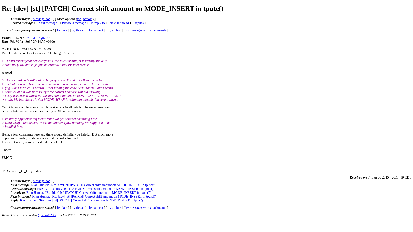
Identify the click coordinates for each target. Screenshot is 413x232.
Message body (42, 19)
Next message (47, 23)
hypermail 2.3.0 (47, 215)
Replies (139, 23)
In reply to (98, 23)
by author (114, 30)
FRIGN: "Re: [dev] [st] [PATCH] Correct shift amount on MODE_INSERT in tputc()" (96, 189)
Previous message (74, 23)
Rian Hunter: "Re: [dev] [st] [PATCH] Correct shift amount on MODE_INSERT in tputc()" (93, 185)
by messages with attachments (145, 30)
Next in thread (119, 23)
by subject (96, 30)
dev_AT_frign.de (36, 38)
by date (62, 30)
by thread (78, 30)
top (79, 19)
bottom (87, 19)
